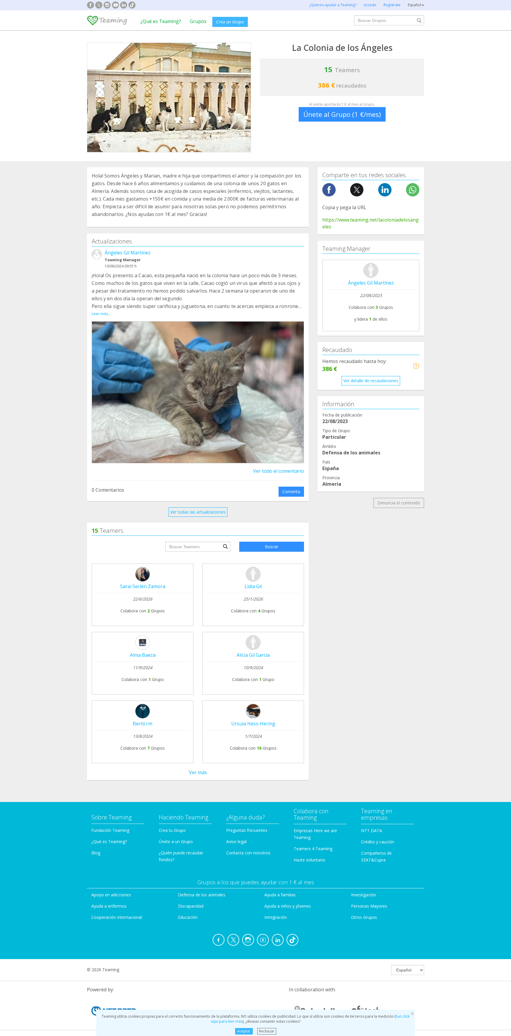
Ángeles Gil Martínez (128, 252)
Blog (95, 853)
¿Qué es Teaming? (160, 21)
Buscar (271, 546)
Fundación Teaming (110, 830)
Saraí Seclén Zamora (142, 586)
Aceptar (243, 1031)
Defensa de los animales (201, 895)
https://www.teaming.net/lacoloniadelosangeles (370, 223)
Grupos (198, 21)
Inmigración (275, 917)
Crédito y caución (377, 842)
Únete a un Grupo (176, 841)
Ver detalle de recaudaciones (370, 380)
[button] (416, 365)
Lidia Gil (253, 586)
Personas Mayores (369, 906)
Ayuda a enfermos (109, 906)
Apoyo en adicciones (111, 895)
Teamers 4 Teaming (313, 848)
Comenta (291, 491)
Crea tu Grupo (172, 830)
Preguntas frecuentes (246, 830)
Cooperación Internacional (116, 917)
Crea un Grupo (230, 22)
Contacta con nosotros (248, 853)
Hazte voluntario (309, 860)
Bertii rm (142, 723)
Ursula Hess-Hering (253, 723)
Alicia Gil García (253, 655)
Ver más (198, 772)
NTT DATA (371, 830)
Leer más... (101, 313)
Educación (188, 917)
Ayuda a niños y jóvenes (287, 906)
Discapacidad (190, 906)
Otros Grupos (364, 917)
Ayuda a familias (280, 895)
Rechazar (266, 1031)
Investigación (363, 895)
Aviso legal (236, 841)
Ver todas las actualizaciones (198, 512)
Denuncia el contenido (398, 503)
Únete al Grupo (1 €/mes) (342, 114)
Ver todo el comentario (278, 471)
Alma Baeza (143, 655)
